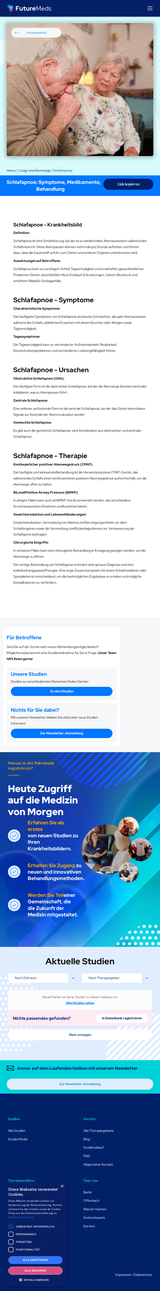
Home (11, 170)
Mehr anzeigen (80, 1035)
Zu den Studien (61, 691)
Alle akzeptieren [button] (35, 1260)
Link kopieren (128, 184)
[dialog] (35, 1234)
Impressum (123, 1275)
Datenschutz (142, 1275)
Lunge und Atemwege (34, 170)
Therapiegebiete (36, 32)
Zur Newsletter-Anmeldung (61, 733)
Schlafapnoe (62, 170)
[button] (149, 8)
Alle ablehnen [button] (35, 1270)
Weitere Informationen (21, 1217)
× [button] (62, 1186)
